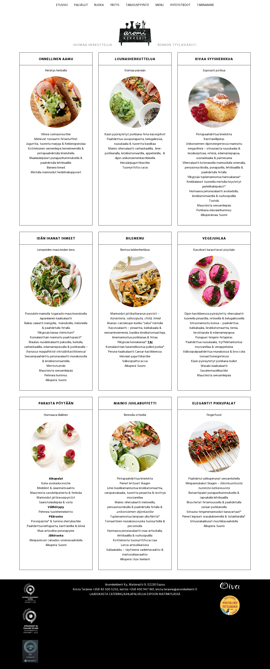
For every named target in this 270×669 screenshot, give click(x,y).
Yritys (114, 5)
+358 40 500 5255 (105, 590)
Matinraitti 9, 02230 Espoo (147, 585)
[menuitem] (62, 5)
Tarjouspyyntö (137, 5)
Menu (159, 5)
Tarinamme (205, 5)
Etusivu (62, 5)
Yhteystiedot (180, 5)
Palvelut (81, 5)
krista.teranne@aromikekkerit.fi (176, 590)
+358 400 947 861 (141, 590)
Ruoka (99, 5)
